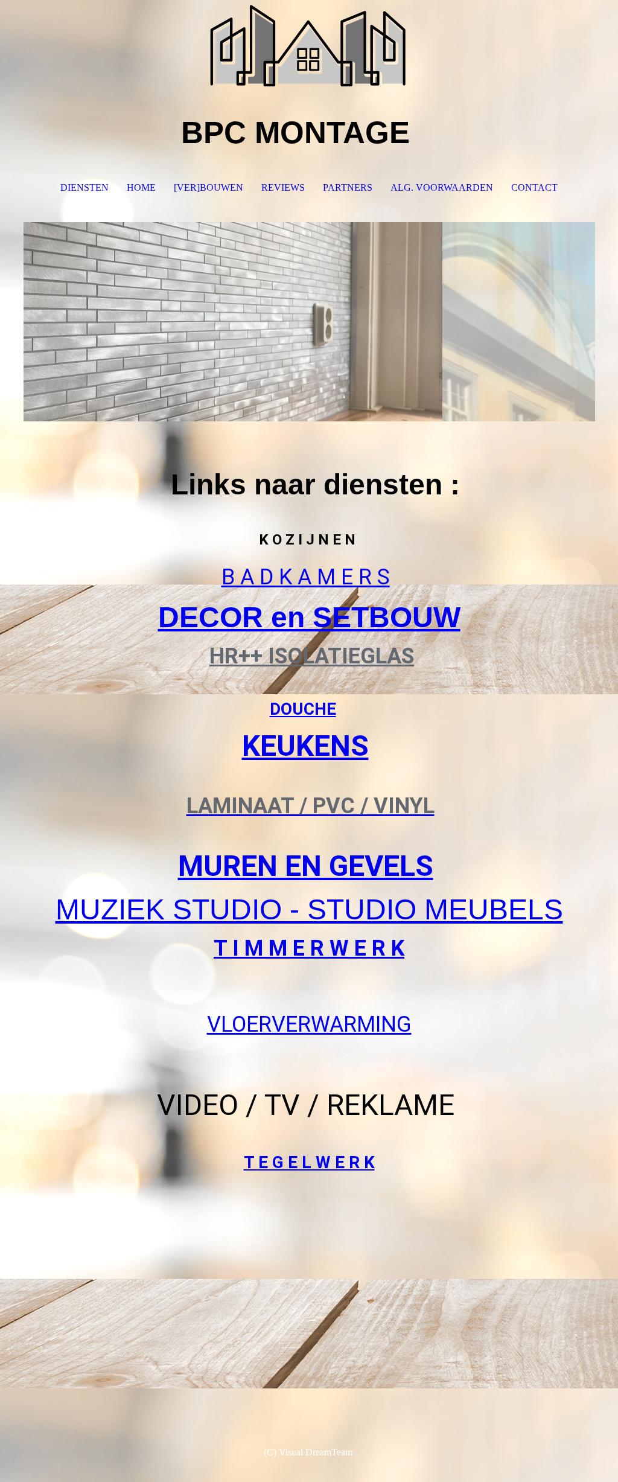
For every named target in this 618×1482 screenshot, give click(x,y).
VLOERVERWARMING (309, 1024)
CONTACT (534, 187)
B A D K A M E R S (305, 577)
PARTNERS (347, 187)
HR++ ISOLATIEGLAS (311, 656)
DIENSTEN (84, 187)
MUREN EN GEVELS (305, 866)
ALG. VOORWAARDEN (441, 187)
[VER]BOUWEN (208, 187)
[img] (309, 45)
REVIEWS (283, 187)
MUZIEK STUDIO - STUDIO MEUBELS (309, 909)
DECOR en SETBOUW (309, 617)
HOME (141, 187)
